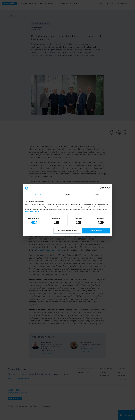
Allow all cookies (96, 230)
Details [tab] (67, 194)
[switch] (56, 222)
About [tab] (97, 194)
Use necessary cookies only (67, 230)
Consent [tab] (38, 195)
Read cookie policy (32, 211)
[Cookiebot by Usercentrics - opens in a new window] (101, 188)
